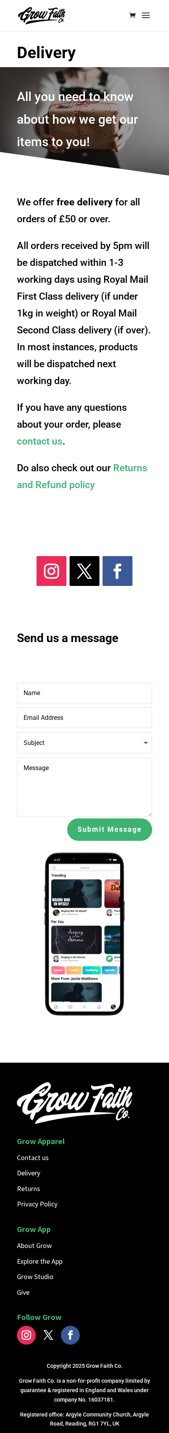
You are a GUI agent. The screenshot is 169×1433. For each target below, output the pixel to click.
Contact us (33, 1157)
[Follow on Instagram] (51, 571)
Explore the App (39, 1261)
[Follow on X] (84, 571)
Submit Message (109, 829)
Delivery (28, 1172)
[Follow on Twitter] (48, 1335)
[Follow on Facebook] (117, 571)
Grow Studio (35, 1276)
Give (23, 1292)
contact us (39, 441)
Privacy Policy (37, 1203)
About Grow (34, 1245)
